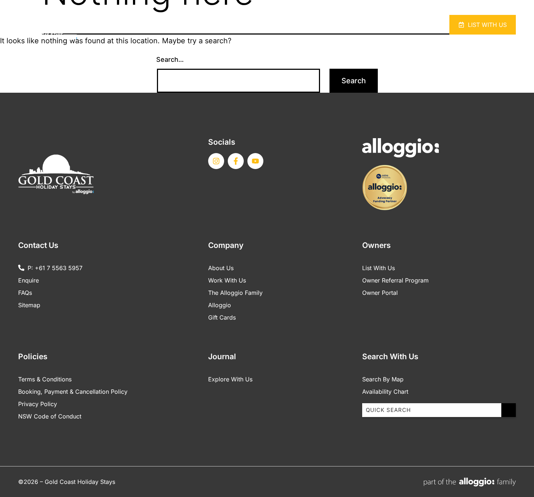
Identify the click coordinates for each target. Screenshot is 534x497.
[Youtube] (255, 161)
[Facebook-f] (236, 161)
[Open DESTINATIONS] (349, 25)
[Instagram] (216, 161)
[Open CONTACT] (398, 25)
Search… (170, 59)
